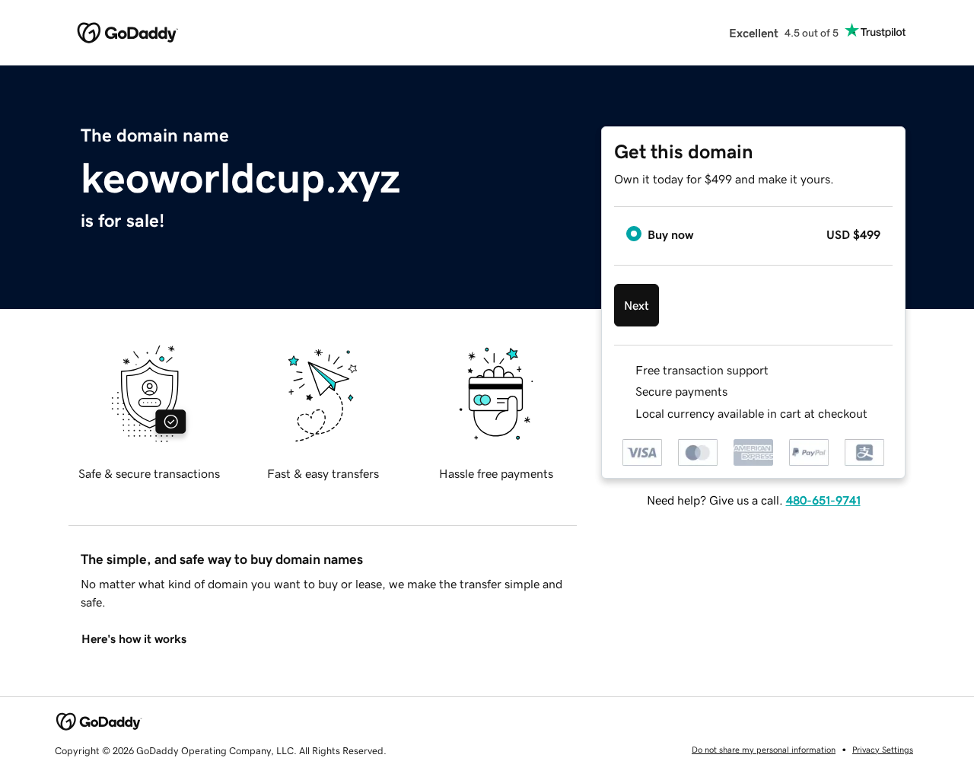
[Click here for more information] (880, 413)
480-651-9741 (823, 500)
